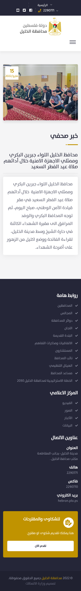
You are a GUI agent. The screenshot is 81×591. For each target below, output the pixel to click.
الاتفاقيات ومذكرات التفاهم (53, 343)
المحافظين (65, 305)
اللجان (68, 328)
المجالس (66, 313)
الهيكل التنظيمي (60, 365)
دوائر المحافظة (61, 320)
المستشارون (63, 350)
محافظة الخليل (52, 578)
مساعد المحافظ (61, 373)
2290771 (48, 10)
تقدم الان (40, 546)
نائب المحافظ (63, 358)
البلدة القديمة (62, 335)
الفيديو (67, 403)
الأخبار (68, 418)
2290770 (72, 486)
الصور (68, 410)
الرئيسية (43, 5)
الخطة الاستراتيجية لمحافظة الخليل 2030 (44, 380)
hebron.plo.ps (68, 500)
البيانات (67, 425)
